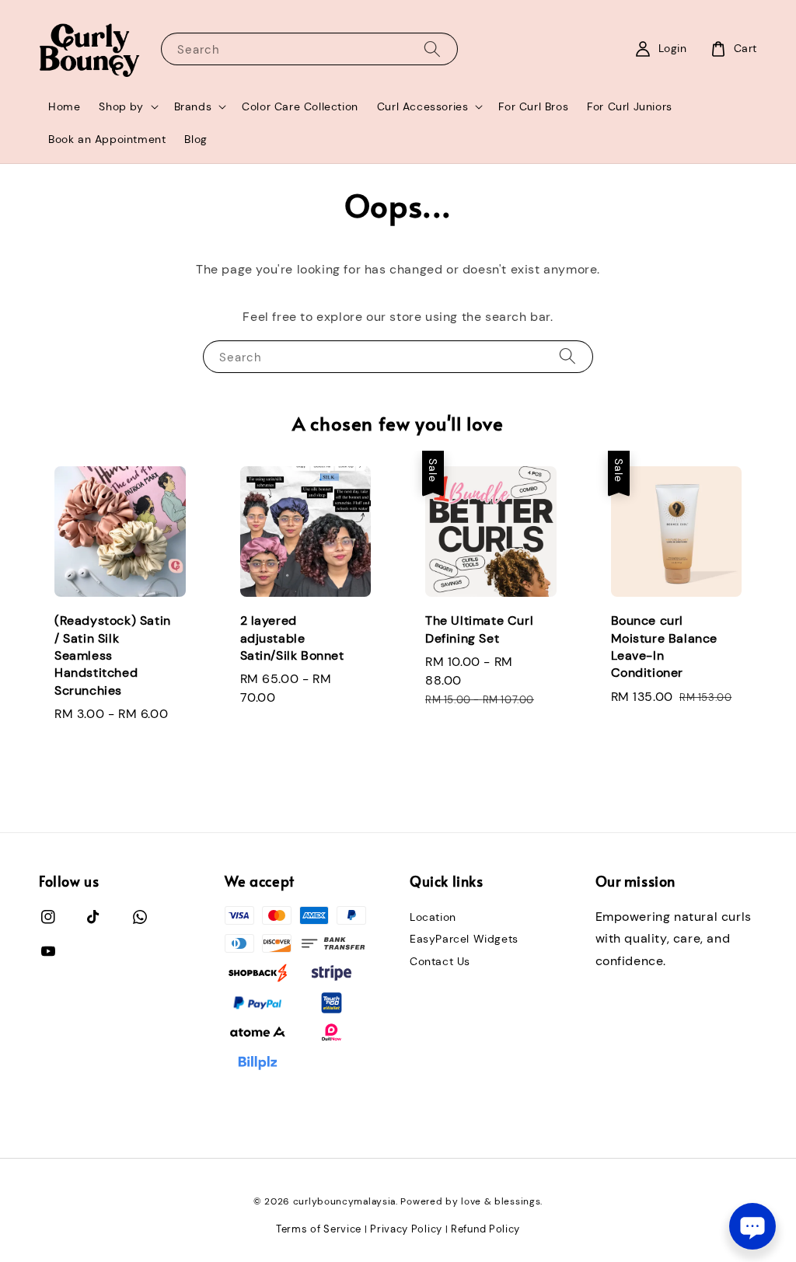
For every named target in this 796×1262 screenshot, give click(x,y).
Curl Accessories (423, 106)
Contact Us (440, 961)
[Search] (432, 48)
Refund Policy (485, 1229)
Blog (195, 139)
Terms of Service (318, 1229)
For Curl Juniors (629, 106)
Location (433, 917)
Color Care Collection (300, 106)
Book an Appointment (107, 139)
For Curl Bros (533, 106)
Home (64, 106)
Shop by (121, 106)
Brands (193, 106)
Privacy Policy (406, 1229)
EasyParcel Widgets (464, 939)
